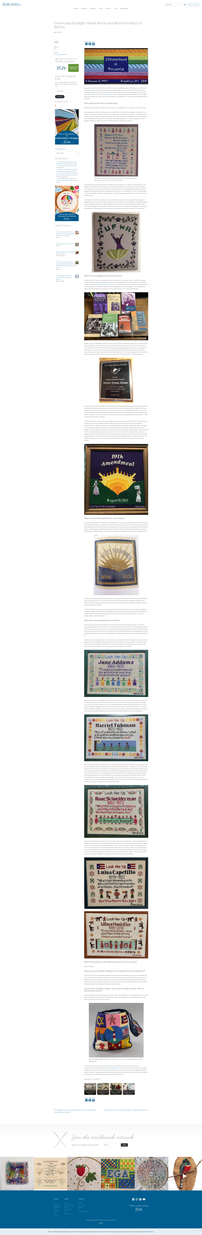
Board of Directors (69, 1205)
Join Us (191, 4)
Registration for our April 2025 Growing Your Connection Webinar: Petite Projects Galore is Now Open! (75, 1111)
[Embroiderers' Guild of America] (138, 1210)
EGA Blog (56, 1216)
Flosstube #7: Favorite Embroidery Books (67, 165)
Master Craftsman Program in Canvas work (104, 284)
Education (84, 8)
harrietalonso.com (89, 1068)
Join (124, 1145)
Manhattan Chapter (89, 90)
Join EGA (76, 8)
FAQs (65, 1211)
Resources (93, 8)
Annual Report (68, 1209)
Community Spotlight (59, 54)
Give (80, 1209)
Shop (115, 8)
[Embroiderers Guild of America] (11, 5)
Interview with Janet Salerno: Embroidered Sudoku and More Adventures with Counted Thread (67, 174)
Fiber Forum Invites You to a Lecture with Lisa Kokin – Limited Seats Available (124, 1110)
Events (101, 8)
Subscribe (59, 96)
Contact (81, 1203)
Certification (57, 1207)
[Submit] (181, 4)
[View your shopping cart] (184, 5)
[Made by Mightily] (101, 1223)
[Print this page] (93, 44)
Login (196, 4)
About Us (108, 8)
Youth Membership (83, 1211)
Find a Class (56, 1205)
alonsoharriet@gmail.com (113, 1068)
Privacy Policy (67, 1213)
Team (65, 1207)
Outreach (81, 1207)
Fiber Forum (82, 1205)
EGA (55, 48)
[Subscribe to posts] (55, 105)
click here (104, 1231)
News (65, 54)
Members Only (124, 8)
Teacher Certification (107, 94)
